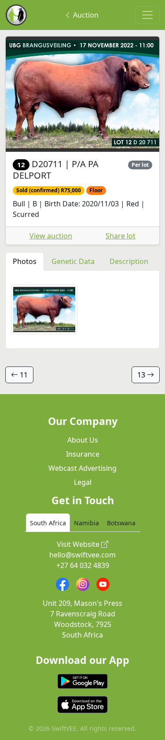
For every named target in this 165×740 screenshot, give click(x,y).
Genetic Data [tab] (73, 261)
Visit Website (79, 544)
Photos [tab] (25, 261)
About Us (82, 440)
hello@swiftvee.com (82, 555)
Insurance (82, 454)
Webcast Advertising (82, 468)
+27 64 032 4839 (82, 565)
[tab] (48, 522)
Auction (85, 15)
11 (23, 375)
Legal (83, 482)
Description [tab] (129, 261)
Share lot (121, 236)
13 (142, 375)
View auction (50, 236)
